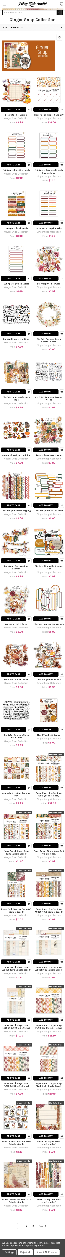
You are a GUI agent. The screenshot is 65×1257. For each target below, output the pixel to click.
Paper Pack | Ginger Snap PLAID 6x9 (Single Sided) (49, 1084)
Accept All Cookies (46, 1252)
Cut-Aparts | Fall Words (16, 228)
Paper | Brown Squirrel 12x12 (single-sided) (16, 1201)
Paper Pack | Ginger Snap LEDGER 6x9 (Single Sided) (16, 1026)
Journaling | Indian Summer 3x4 (16, 794)
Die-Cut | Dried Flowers (48, 284)
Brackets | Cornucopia (16, 115)
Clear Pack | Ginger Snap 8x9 (49, 115)
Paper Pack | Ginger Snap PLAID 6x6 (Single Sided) (16, 1084)
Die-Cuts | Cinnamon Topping (16, 510)
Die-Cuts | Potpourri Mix (49, 679)
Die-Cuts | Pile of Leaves (16, 679)
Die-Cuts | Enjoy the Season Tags (49, 567)
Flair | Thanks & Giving (48, 735)
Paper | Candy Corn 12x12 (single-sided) (48, 1201)
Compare (29, 109)
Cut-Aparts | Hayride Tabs (49, 228)
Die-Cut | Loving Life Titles (16, 339)
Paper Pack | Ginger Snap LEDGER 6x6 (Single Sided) (49, 968)
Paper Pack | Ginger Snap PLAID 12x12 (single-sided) (48, 1026)
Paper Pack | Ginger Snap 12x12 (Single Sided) (16, 852)
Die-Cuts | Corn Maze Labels (49, 510)
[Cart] (61, 4)
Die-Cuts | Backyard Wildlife (16, 455)
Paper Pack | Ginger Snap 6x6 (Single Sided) (49, 852)
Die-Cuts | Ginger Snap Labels (49, 624)
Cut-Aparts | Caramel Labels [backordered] (49, 171)
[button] (59, 37)
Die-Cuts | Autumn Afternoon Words (48, 398)
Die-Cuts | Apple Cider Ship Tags (16, 398)
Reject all (25, 1252)
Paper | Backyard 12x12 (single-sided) (48, 1143)
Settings (9, 1252)
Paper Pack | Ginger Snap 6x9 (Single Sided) (16, 910)
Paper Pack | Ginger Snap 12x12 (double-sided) (49, 794)
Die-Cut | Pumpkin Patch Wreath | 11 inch (49, 340)
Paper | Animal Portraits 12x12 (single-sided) (16, 1143)
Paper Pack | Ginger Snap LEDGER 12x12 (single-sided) (16, 968)
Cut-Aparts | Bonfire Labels (16, 170)
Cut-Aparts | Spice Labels (16, 284)
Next (41, 1225)
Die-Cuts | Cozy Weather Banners (16, 567)
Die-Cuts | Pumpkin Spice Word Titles (16, 736)
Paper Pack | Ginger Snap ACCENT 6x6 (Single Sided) (49, 910)
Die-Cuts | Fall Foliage (16, 624)
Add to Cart (13, 109)
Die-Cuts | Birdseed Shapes (49, 455)
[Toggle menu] (4, 4)
